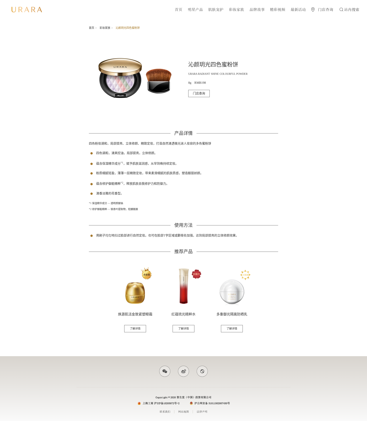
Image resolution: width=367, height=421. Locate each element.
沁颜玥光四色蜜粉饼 (128, 27)
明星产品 (195, 9)
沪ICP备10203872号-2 (166, 403)
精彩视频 (277, 9)
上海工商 (148, 403)
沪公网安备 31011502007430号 (212, 403)
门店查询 (199, 93)
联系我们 (165, 411)
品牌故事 (257, 9)
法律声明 (202, 411)
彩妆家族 (236, 9)
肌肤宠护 (215, 9)
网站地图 (183, 411)
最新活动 (298, 9)
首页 (178, 9)
